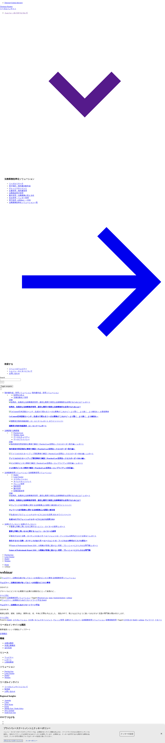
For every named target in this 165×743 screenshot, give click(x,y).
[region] (82, 734)
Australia (7, 700)
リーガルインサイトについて (16, 687)
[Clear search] (1, 382)
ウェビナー (8, 657)
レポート (86, 402)
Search (2, 377)
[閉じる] (161, 733)
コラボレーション (20, 479)
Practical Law (18, 433)
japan (51, 598)
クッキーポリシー (31, 741)
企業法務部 (8, 643)
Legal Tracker (18, 477)
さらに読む (4, 595)
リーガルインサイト (8, 9)
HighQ (15, 475)
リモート (158, 620)
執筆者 (7, 689)
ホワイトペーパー (56, 421)
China (6, 702)
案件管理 (17, 488)
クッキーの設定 (127, 734)
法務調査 (8, 431)
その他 (30, 620)
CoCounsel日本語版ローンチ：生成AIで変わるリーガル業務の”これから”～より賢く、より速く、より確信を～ (53, 416)
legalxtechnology (59, 598)
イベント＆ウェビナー (18, 369)
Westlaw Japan (18, 435)
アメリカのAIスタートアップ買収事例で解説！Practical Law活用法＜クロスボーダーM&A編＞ (47, 458)
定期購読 (3, 634)
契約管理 (17, 486)
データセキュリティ (21, 437)
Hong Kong (8, 704)
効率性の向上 (18, 395)
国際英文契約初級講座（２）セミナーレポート (28, 426)
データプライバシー (21, 439)
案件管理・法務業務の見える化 (21, 195)
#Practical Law (42, 598)
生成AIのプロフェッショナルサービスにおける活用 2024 (32, 519)
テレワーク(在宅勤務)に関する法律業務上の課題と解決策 (32, 510)
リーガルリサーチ (16, 184)
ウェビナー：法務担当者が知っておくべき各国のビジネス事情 (25, 583)
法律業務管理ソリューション (16, 473)
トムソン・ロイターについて (20, 371)
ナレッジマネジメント (18, 188)
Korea (6, 706)
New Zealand (9, 711)
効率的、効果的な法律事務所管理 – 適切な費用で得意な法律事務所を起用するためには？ (45, 407)
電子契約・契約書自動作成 (20, 186)
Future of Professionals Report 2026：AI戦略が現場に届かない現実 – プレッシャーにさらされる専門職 (49, 550)
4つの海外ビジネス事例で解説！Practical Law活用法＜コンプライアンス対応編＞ (41, 468)
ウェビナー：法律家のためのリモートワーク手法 (20, 605)
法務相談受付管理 (16, 193)
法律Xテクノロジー (12, 524)
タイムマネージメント (22, 481)
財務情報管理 (18, 491)
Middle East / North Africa (13, 708)
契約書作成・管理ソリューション (17, 393)
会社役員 (8, 648)
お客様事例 (104, 412)
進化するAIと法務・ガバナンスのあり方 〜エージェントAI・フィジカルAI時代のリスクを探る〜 (48, 541)
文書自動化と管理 (20, 397)
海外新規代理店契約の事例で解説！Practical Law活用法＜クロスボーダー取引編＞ (42, 449)
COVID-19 (127, 620)
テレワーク (149, 620)
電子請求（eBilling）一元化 (20, 200)
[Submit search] (3, 382)
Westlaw (7, 561)
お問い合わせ (14, 373)
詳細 (11, 400)
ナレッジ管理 (18, 484)
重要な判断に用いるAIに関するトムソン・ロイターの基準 (32, 531)
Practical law (9, 555)
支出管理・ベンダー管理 (19, 198)
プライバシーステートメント (13, 741)
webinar (69, 598)
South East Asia (10, 713)
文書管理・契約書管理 (18, 191)
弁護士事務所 (9, 645)
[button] (84, 93)
